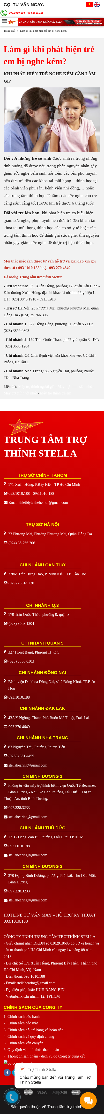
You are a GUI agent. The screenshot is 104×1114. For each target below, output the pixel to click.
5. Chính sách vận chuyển (23, 1043)
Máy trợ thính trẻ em (55, 393)
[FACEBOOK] (7, 1072)
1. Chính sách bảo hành (22, 1016)
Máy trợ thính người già (36, 386)
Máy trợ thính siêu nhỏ (75, 386)
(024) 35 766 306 (21, 543)
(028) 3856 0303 (21, 661)
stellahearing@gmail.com (27, 765)
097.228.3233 (19, 807)
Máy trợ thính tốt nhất (20, 393)
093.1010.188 (36, 12)
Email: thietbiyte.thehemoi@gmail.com (38, 502)
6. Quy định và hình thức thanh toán (31, 1050)
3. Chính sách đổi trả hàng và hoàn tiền (33, 1030)
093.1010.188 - (17, 12)
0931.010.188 (19, 846)
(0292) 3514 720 (21, 583)
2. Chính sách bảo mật (21, 1023)
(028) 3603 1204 (21, 623)
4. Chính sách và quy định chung (29, 1036)
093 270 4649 (19, 727)
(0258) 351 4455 (21, 756)
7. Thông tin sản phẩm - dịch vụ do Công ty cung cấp (44, 1056)
